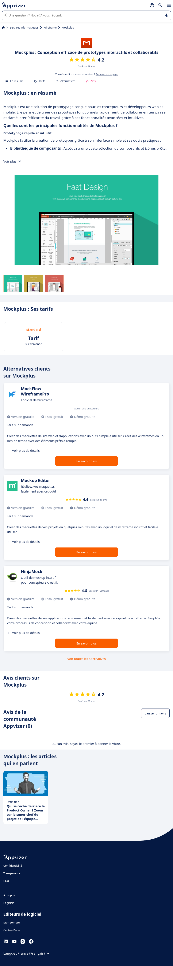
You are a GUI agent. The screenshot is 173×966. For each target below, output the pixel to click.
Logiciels (8, 903)
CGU (6, 881)
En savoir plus (86, 461)
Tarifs (42, 81)
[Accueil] (3, 27)
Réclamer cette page (107, 74)
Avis (93, 81)
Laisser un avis (155, 713)
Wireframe (50, 27)
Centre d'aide (11, 930)
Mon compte (11, 922)
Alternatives (67, 81)
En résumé (16, 81)
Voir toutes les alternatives (86, 659)
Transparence (11, 873)
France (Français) (31, 953)
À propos (9, 895)
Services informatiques (24, 27)
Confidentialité (12, 865)
